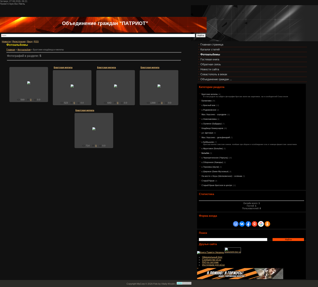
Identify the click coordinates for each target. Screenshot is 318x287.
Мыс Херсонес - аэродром (214, 114)
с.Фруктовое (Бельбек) (212, 148)
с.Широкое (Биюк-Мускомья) (215, 171)
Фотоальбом (24, 49)
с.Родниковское (209, 110)
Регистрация (19, 41)
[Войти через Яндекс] (254, 224)
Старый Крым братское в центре (217, 185)
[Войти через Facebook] (248, 224)
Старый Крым (208, 181)
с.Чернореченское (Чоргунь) (215, 158)
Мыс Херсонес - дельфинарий (216, 137)
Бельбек (205, 153)
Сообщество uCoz (211, 259)
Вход (29, 41)
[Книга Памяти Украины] (210, 252)
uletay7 (30, 85)
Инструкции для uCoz (213, 265)
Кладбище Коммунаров (212, 128)
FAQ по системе (210, 262)
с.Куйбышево (208, 142)
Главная (10, 49)
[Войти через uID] (236, 224)
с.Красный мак (208, 105)
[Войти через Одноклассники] (267, 224)
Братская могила (63, 67)
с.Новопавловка (209, 119)
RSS (36, 41)
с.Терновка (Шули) (210, 167)
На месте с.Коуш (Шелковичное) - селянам (222, 176)
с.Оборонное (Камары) (212, 162)
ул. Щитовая (207, 133)
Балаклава (206, 101)
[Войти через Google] (261, 224)
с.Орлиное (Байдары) (212, 124)
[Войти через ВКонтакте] (242, 224)
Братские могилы (210, 94)
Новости (6, 41)
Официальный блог (212, 257)
